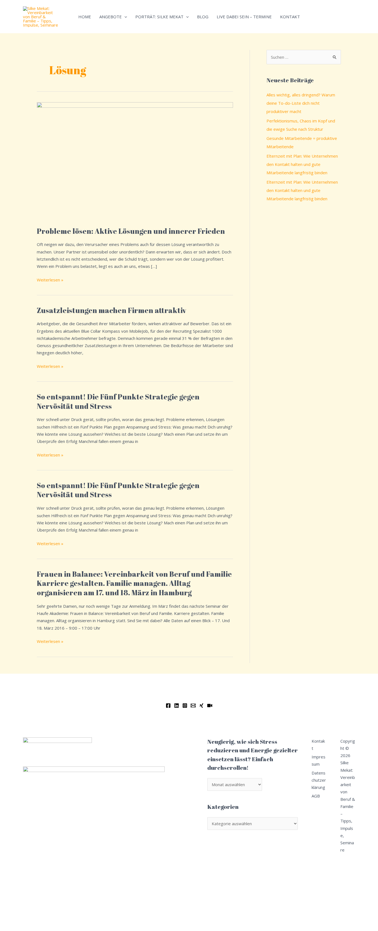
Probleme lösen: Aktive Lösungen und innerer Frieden (131, 231)
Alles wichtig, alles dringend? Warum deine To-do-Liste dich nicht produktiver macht (300, 103)
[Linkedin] (176, 705)
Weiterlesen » (50, 279)
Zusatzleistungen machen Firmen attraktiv (111, 310)
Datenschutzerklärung (319, 780)
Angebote (110, 16)
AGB (316, 796)
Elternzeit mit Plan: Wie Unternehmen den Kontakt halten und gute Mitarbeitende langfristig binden (302, 164)
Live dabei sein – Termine (244, 16)
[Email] (193, 705)
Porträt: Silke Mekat (159, 16)
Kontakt (290, 16)
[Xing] (201, 705)
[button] (124, 16)
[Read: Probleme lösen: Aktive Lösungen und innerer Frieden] (135, 160)
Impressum (318, 760)
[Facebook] (168, 705)
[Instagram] (184, 705)
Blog (202, 16)
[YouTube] (209, 705)
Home (84, 16)
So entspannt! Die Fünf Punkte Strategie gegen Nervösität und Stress (118, 401)
